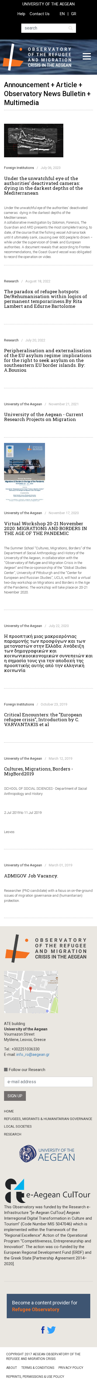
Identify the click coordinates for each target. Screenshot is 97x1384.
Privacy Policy (70, 1368)
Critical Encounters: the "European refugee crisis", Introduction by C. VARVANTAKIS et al (43, 719)
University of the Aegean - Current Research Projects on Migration (43, 417)
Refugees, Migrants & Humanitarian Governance (48, 1119)
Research (12, 1134)
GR (73, 13)
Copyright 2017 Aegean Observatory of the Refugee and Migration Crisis (43, 1356)
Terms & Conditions (37, 1368)
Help (21, 13)
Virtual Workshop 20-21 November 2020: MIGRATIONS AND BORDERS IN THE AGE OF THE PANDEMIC (45, 528)
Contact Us (40, 13)
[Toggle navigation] (86, 57)
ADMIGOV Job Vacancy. (31, 875)
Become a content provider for (44, 1306)
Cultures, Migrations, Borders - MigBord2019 (38, 771)
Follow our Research (27, 1069)
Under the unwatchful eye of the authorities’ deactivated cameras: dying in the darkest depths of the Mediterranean (43, 185)
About (11, 1368)
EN (62, 13)
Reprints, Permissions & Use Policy (35, 1377)
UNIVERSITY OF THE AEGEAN (48, 4)
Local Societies (18, 1126)
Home (9, 1111)
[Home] (39, 57)
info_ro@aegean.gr (33, 1054)
